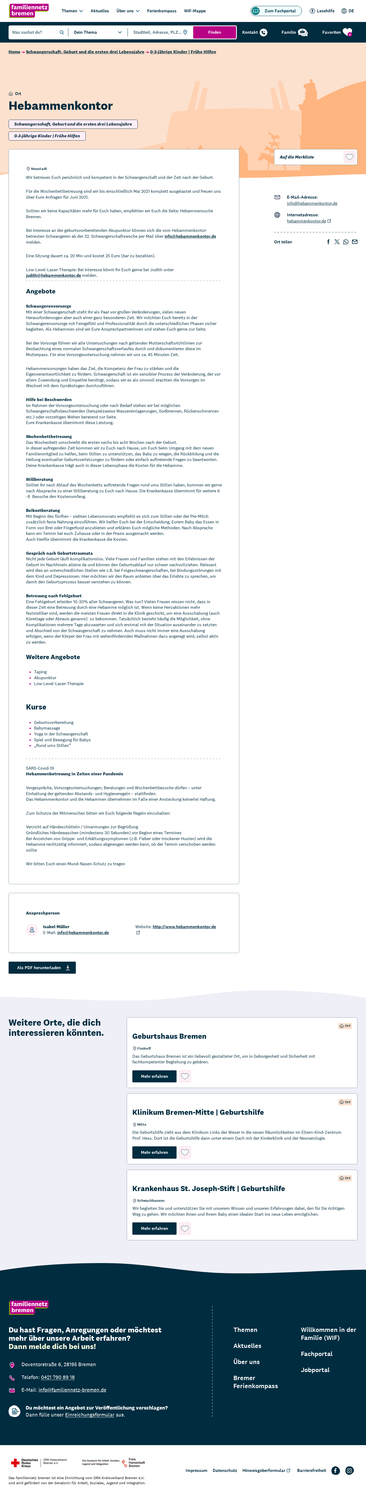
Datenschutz (225, 1470)
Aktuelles (100, 11)
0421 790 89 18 (58, 1377)
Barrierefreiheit (311, 1470)
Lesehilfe (325, 11)
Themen (69, 11)
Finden (214, 32)
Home (14, 52)
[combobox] (159, 32)
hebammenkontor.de (306, 221)
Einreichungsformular (89, 1414)
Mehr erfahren (159, 1076)
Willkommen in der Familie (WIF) (328, 1333)
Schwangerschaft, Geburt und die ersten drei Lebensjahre (85, 52)
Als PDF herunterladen (39, 967)
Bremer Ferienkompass (255, 1382)
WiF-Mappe (195, 11)
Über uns (125, 11)
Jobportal (315, 1370)
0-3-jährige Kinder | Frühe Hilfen (183, 52)
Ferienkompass (162, 11)
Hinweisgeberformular (263, 1470)
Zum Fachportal (280, 11)
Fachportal (317, 1354)
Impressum (196, 1470)
